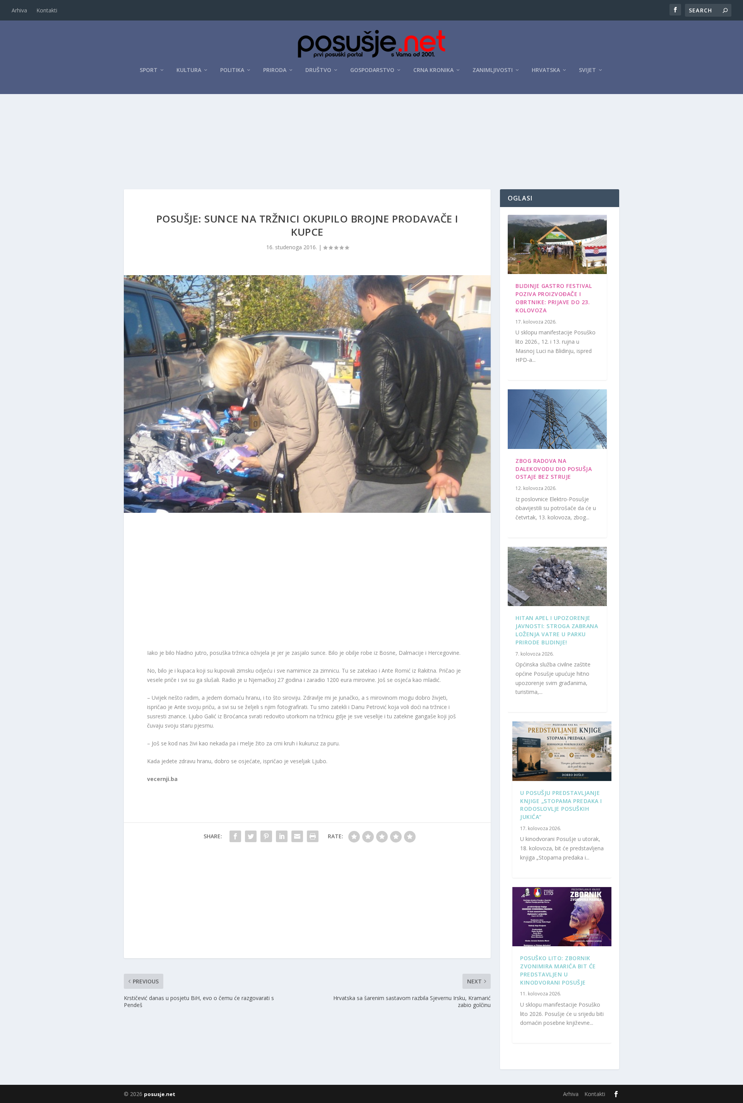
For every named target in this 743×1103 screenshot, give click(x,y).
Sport (149, 70)
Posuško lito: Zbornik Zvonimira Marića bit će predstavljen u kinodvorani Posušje (558, 970)
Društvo (318, 70)
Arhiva (19, 10)
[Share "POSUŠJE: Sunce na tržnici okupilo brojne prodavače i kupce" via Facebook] (235, 836)
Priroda (274, 70)
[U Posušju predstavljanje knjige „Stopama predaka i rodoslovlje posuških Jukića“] (561, 751)
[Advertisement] (371, 116)
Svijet (587, 70)
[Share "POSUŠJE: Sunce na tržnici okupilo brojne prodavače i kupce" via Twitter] (251, 836)
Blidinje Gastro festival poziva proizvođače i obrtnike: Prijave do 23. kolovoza (553, 297)
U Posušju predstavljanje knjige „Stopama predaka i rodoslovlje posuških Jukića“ (561, 804)
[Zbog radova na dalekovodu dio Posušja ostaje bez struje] (557, 419)
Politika (232, 70)
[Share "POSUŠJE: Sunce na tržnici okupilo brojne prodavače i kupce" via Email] (297, 836)
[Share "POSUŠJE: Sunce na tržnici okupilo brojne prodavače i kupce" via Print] (312, 836)
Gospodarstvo (372, 70)
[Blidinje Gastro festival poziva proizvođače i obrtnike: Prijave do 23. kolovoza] (557, 244)
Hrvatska (546, 70)
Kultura (188, 70)
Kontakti (46, 10)
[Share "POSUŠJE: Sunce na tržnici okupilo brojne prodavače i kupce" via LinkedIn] (281, 836)
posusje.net (159, 1094)
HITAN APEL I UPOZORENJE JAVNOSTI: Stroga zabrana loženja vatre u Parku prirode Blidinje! (556, 630)
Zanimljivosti (493, 70)
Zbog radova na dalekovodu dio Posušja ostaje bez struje (553, 469)
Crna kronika (433, 70)
